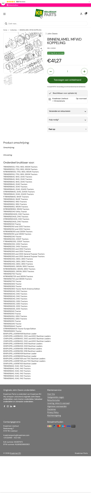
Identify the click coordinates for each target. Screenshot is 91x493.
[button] (85, 14)
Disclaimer (51, 409)
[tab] (58, 101)
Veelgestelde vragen (55, 397)
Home (5, 30)
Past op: (52, 129)
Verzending (60, 87)
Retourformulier (53, 400)
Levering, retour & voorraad (58, 403)
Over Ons (51, 394)
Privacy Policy (53, 412)
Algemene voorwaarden (57, 406)
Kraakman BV (15, 453)
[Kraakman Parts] (45, 14)
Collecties (13, 30)
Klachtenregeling (54, 415)
